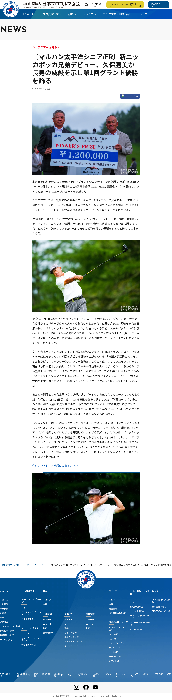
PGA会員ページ (158, 5)
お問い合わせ (83, 675)
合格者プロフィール (31, 618)
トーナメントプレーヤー (31, 601)
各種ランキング (71, 637)
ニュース (4, 599)
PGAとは (4, 591)
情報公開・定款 (7, 630)
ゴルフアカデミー (161, 610)
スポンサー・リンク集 (102, 675)
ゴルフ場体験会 (137, 611)
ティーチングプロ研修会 (140, 623)
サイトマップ (120, 675)
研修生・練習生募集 (42, 675)
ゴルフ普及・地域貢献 (140, 592)
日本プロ (47, 613)
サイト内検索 (95, 5)
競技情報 (90, 613)
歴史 (2, 617)
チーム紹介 (114, 652)
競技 (45, 591)
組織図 (3, 612)
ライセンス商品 (7, 639)
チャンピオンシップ (118, 643)
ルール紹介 (114, 634)
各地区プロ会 (136, 629)
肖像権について (7, 635)
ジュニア (113, 591)
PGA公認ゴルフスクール (162, 600)
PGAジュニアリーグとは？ (119, 628)
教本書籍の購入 (159, 606)
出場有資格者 (70, 632)
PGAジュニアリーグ (118, 621)
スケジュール (115, 638)
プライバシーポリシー (163, 675)
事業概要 (4, 608)
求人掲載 (58, 675)
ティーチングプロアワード (140, 616)
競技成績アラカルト (73, 641)
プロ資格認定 (28, 591)
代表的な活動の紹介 (118, 612)
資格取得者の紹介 (30, 644)
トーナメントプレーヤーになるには (32, 613)
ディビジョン (115, 647)
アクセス (4, 621)
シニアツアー (70, 613)
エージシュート (71, 646)
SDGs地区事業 (136, 606)
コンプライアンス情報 (10, 626)
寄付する (125, 5)
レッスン (156, 591)
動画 (45, 604)
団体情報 (4, 604)
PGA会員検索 (23, 675)
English (71, 675)
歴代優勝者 (48, 632)
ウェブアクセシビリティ (139, 675)
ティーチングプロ (30, 627)
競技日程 (47, 619)
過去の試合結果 (116, 656)
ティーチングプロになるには (31, 638)
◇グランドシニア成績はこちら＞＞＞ (55, 465)
